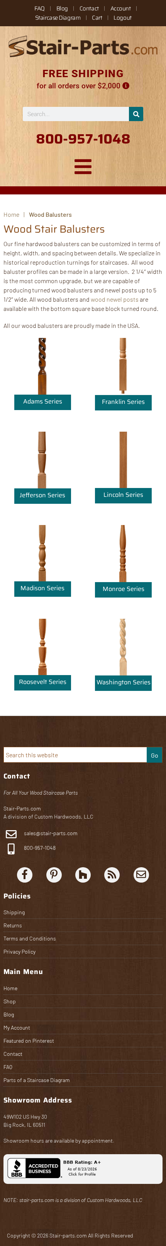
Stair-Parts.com (22, 808)
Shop (9, 1001)
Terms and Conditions (29, 938)
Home (10, 988)
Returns (12, 925)
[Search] (136, 114)
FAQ (39, 8)
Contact (89, 8)
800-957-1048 (39, 847)
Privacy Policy (19, 951)
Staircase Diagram (57, 17)
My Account (16, 1027)
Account (120, 8)
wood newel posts (115, 299)
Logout (122, 17)
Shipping (14, 912)
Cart (97, 17)
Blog (62, 8)
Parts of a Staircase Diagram (36, 1080)
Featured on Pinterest (28, 1040)
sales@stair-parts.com (51, 833)
